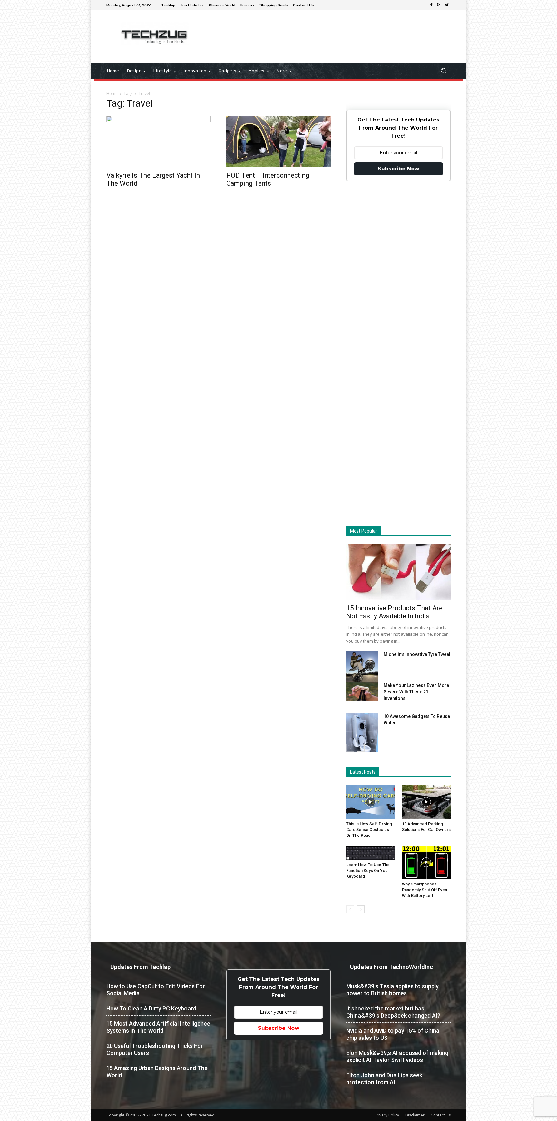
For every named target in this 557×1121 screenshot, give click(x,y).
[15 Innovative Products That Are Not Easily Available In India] (398, 572)
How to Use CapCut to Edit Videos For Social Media (155, 990)
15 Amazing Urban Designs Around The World (157, 1071)
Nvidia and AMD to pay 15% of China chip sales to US (392, 1034)
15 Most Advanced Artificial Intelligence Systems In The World (158, 1027)
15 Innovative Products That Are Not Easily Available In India (394, 612)
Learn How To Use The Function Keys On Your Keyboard (368, 870)
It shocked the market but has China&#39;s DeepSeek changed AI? (393, 1012)
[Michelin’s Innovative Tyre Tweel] (362, 668)
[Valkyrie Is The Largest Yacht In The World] (158, 141)
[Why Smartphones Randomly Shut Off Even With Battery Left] (426, 862)
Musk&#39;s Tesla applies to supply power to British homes (392, 990)
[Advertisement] (332, 31)
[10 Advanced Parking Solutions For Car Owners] (426, 802)
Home (112, 93)
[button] (443, 71)
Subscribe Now (398, 169)
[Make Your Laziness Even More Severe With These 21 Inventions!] (362, 691)
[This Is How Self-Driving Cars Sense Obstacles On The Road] (370, 802)
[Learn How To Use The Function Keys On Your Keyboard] (370, 853)
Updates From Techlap (140, 966)
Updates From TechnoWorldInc (391, 966)
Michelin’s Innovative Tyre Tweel (417, 654)
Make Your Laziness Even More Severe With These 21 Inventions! (416, 692)
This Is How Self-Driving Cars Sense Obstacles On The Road (369, 829)
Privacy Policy (387, 1115)
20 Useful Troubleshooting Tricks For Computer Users (154, 1049)
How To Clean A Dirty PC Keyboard (151, 1008)
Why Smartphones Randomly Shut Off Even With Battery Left (424, 890)
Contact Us (441, 1115)
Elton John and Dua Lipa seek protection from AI (384, 1079)
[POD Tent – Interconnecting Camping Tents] (278, 141)
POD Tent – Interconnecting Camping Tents (267, 179)
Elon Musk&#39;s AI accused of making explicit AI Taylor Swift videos (397, 1056)
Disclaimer (415, 1115)
